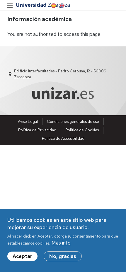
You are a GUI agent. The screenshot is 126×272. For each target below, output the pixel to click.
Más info (61, 243)
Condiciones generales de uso (73, 121)
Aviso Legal (28, 121)
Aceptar (22, 256)
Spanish (53, 5)
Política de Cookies (82, 130)
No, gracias (62, 256)
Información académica (39, 19)
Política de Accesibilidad (63, 138)
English (61, 5)
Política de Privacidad (37, 130)
